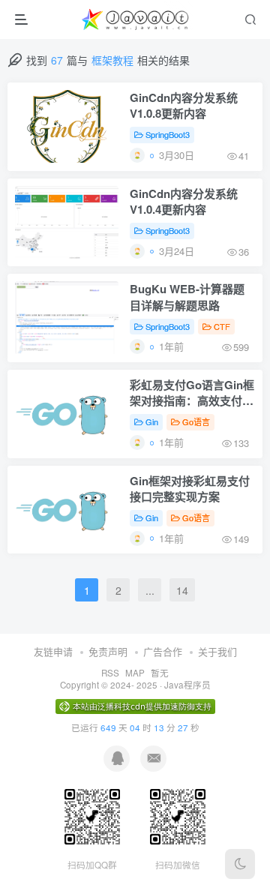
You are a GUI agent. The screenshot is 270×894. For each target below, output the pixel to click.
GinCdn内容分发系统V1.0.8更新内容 (184, 106)
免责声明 (108, 651)
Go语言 (196, 422)
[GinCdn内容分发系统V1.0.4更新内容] (66, 222)
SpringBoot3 (168, 134)
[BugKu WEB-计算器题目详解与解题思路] (66, 317)
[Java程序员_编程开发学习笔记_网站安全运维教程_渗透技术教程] (136, 19)
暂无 (160, 673)
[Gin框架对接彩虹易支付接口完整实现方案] (66, 509)
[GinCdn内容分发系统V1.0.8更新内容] (66, 126)
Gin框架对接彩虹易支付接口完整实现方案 (190, 489)
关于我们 (217, 651)
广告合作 (162, 651)
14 (182, 590)
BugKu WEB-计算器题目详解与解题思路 (187, 297)
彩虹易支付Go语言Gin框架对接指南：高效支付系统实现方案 (192, 394)
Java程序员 (187, 685)
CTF (222, 326)
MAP (135, 673)
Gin (152, 422)
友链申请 (53, 651)
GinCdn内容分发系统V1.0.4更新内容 (184, 202)
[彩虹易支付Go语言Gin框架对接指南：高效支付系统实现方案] (66, 413)
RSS (110, 673)
